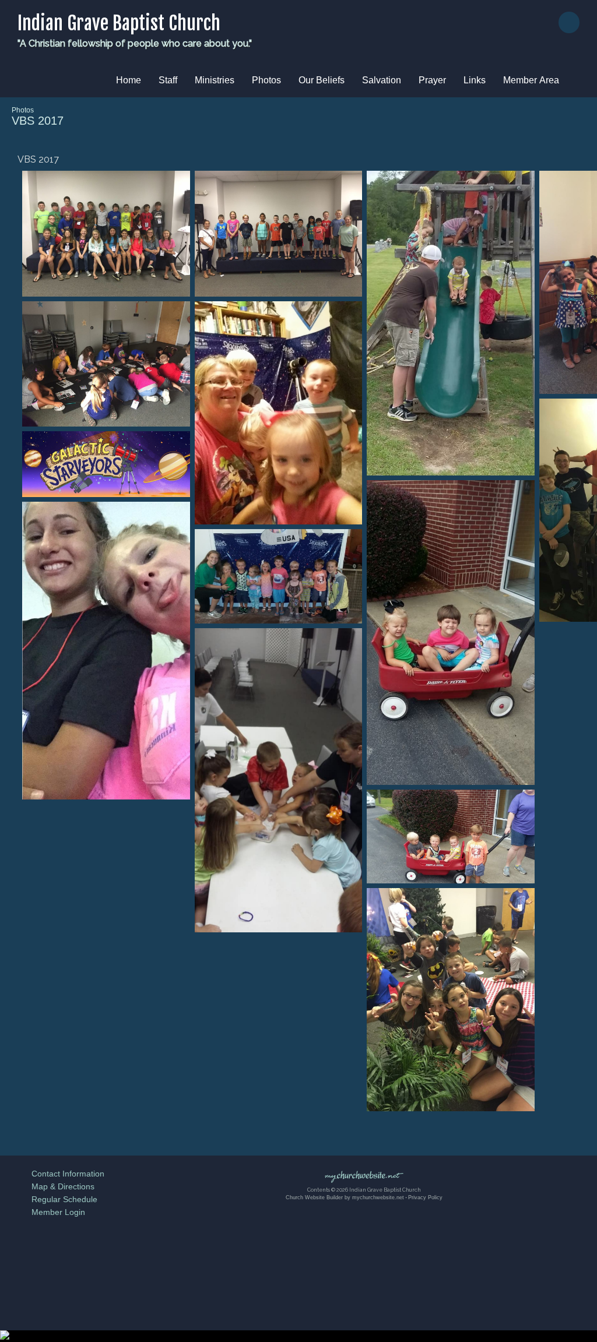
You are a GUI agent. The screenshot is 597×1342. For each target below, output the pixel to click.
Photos (266, 80)
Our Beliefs (321, 80)
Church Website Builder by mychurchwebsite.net (345, 1197)
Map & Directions (60, 1186)
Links (474, 80)
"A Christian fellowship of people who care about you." (134, 43)
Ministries (214, 80)
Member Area (531, 80)
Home (128, 80)
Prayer (432, 80)
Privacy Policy (425, 1197)
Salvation (381, 80)
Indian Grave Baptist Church (118, 23)
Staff (168, 80)
